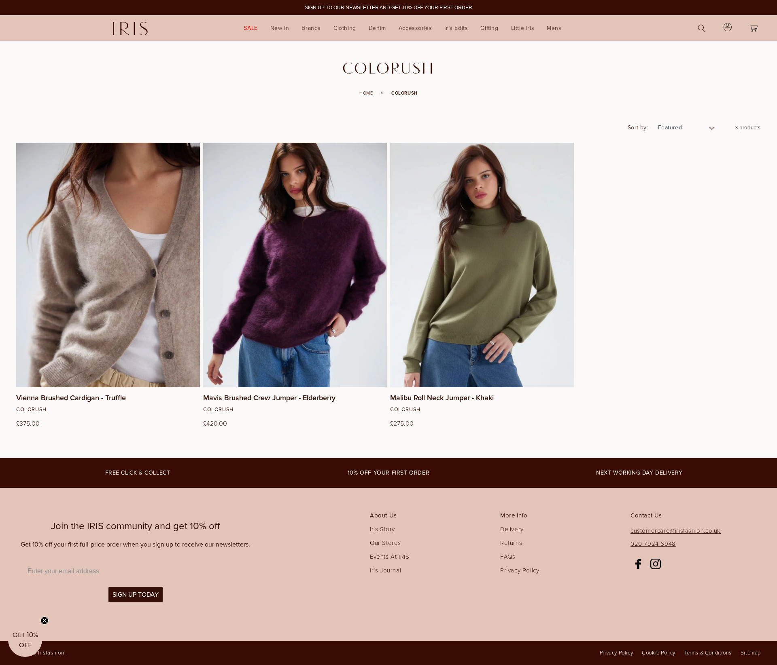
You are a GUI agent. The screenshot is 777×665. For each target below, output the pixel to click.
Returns (511, 542)
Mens (554, 28)
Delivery (512, 529)
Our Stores (385, 542)
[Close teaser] (44, 620)
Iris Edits (456, 28)
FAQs (507, 556)
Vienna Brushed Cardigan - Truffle (71, 398)
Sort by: (638, 127)
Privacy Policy (519, 570)
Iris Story (382, 529)
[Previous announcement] (23, 7)
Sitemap (751, 653)
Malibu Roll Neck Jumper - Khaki (442, 398)
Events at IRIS (389, 556)
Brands (311, 28)
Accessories (415, 28)
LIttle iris (523, 28)
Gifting (489, 28)
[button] (311, 28)
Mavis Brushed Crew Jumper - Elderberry (269, 398)
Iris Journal (385, 570)
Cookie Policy (658, 653)
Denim (377, 28)
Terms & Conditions (708, 653)
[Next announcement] (754, 7)
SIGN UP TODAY (136, 594)
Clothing (344, 28)
